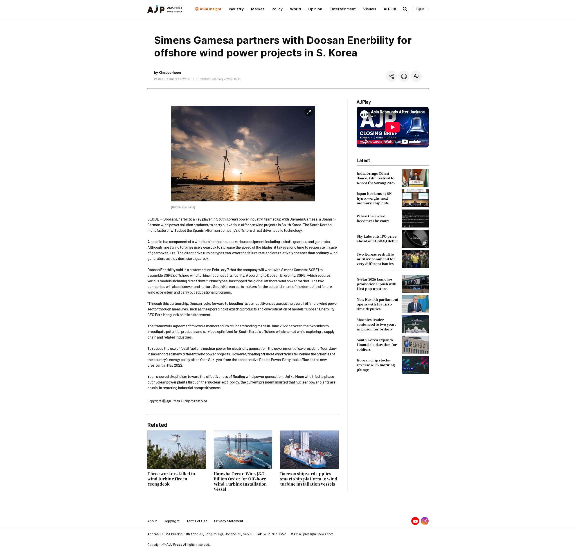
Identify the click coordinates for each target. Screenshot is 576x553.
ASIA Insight (210, 9)
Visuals (369, 9)
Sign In (420, 9)
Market (257, 9)
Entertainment (343, 9)
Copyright (172, 521)
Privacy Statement (228, 521)
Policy (277, 9)
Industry (236, 9)
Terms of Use (196, 521)
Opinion (315, 9)
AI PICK (390, 9)
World (295, 9)
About (152, 521)
